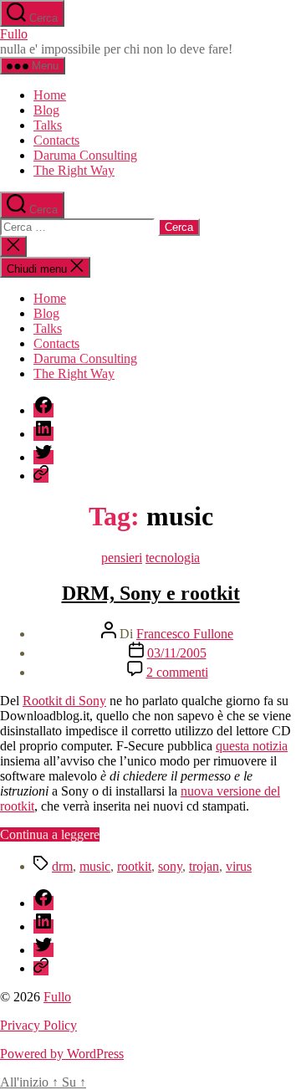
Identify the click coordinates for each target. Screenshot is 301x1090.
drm (62, 866)
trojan (204, 866)
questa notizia (252, 746)
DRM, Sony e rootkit (151, 593)
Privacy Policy (38, 1025)
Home (49, 95)
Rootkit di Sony (64, 700)
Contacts (56, 140)
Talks (47, 125)
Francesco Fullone (184, 634)
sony (170, 866)
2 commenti (177, 672)
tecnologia (172, 557)
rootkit (134, 866)
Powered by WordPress (62, 1054)
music (94, 866)
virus (239, 866)
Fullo (14, 34)
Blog (46, 110)
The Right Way (74, 170)
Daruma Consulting (85, 155)
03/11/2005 (177, 653)
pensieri (121, 557)
